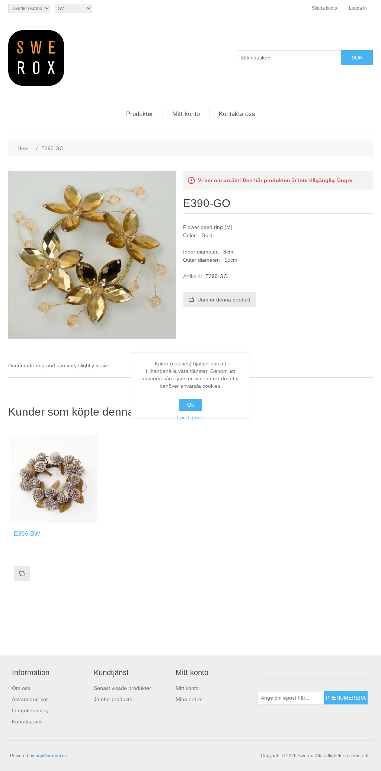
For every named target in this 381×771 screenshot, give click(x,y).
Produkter (139, 113)
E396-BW (27, 533)
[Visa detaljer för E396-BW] (53, 479)
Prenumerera (346, 698)
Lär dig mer (190, 417)
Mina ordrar (189, 699)
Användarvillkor (30, 699)
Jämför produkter (114, 699)
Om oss (21, 688)
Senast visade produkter (122, 688)
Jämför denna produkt (224, 300)
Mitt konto (186, 113)
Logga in (358, 8)
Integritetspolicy (30, 710)
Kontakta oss (237, 113)
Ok (190, 405)
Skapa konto (324, 8)
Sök (357, 58)
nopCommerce (51, 755)
